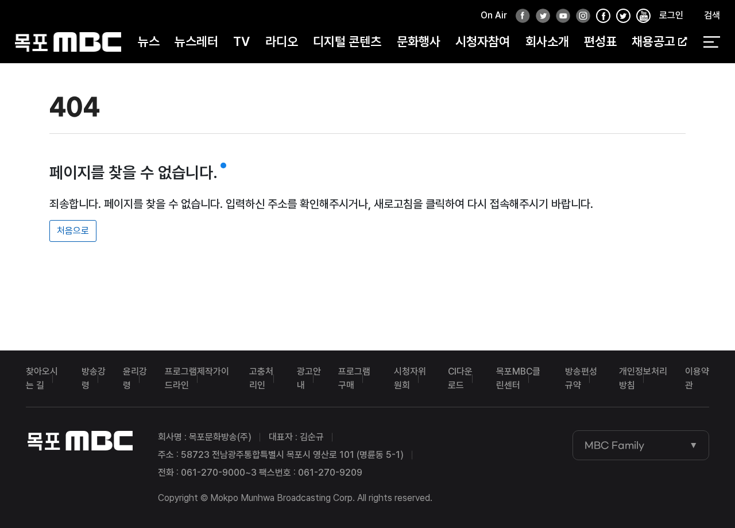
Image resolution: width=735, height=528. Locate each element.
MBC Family (614, 445)
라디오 (281, 41)
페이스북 (520, 16)
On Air (494, 15)
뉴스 (149, 41)
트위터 (540, 16)
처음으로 (73, 230)
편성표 (600, 41)
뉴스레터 (196, 41)
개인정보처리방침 (643, 378)
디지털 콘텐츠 (347, 41)
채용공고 (653, 41)
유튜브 (560, 16)
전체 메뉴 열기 (711, 42)
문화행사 (418, 41)
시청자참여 (482, 41)
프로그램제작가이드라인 (197, 378)
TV (241, 41)
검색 (712, 15)
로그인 (671, 15)
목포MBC (68, 42)
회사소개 (547, 41)
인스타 (580, 16)
